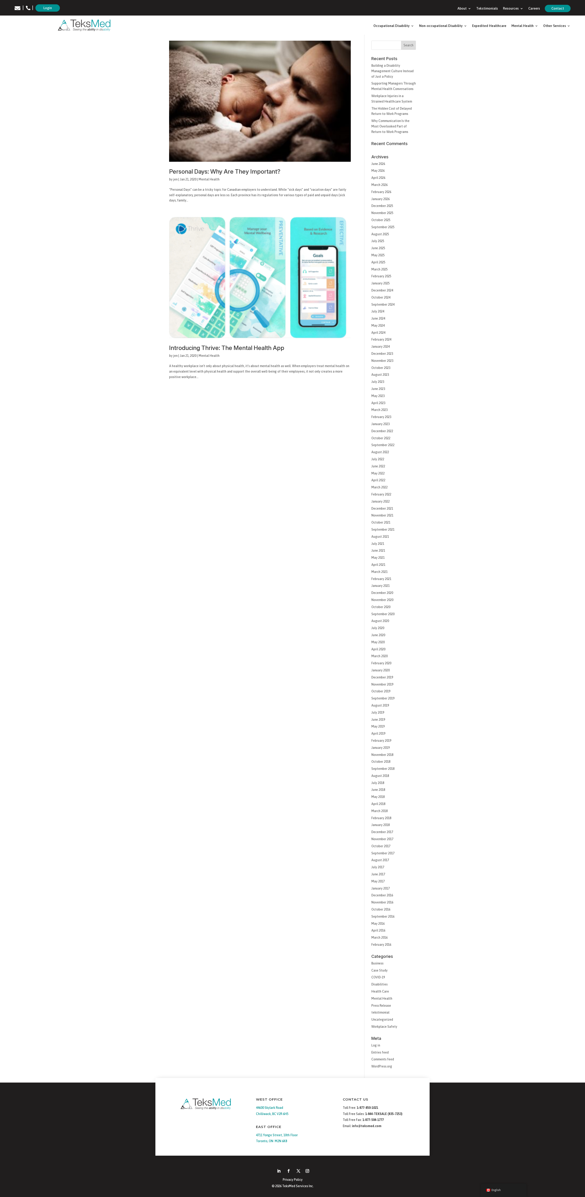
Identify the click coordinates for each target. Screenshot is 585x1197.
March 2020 (379, 656)
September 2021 (382, 529)
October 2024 (380, 297)
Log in (375, 1045)
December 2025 (382, 206)
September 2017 (382, 853)
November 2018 (382, 755)
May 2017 (378, 881)
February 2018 (381, 818)
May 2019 (378, 726)
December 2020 (382, 593)
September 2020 (382, 614)
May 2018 (378, 797)
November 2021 (382, 515)
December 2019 (382, 677)
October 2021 (380, 522)
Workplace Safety (384, 1026)
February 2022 (381, 494)
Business (377, 963)
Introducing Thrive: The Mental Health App (226, 347)
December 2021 (382, 508)
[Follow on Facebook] (288, 1171)
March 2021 (379, 572)
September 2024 (382, 304)
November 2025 (382, 213)
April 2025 (378, 262)
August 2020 (380, 621)
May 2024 (378, 325)
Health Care (380, 991)
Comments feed (382, 1059)
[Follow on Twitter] (298, 1171)
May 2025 (378, 255)
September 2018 (382, 769)
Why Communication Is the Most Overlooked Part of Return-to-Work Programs (390, 126)
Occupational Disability (391, 26)
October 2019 (380, 691)
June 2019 (378, 719)
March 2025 (379, 269)
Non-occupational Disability (441, 26)
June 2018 (378, 790)
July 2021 (377, 544)
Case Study (379, 970)
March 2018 (379, 811)
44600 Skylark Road (269, 1108)
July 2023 (377, 382)
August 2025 (380, 234)
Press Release (381, 1005)
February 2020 (381, 663)
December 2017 (382, 832)
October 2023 (380, 368)
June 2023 (378, 389)
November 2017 (382, 839)
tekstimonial (380, 1012)
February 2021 (381, 579)
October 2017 (380, 846)
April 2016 (378, 930)
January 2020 (380, 670)
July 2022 (377, 459)
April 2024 (378, 332)
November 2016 (382, 902)
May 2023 (378, 396)
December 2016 (382, 895)
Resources (511, 8)
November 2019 (382, 684)
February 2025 (381, 276)
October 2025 (380, 220)
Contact (557, 8)
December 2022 (382, 431)
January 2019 (380, 747)
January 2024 (380, 346)
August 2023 (380, 374)
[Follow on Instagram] (307, 1171)
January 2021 (380, 586)
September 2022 (382, 445)
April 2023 (378, 403)
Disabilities (379, 984)
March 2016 (379, 937)
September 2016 (382, 916)
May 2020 (378, 642)
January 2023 (380, 424)
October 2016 (380, 909)
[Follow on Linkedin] (278, 1171)
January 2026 (380, 199)
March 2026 (379, 185)
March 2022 (379, 487)
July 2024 (377, 311)
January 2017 (380, 888)
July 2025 (377, 241)
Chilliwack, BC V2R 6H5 (272, 1114)
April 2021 (378, 565)
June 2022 (378, 466)
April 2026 (378, 178)
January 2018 (380, 825)
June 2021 (378, 550)
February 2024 (381, 339)
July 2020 (377, 628)
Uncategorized (382, 1019)
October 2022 (380, 438)
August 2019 (380, 705)
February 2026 (381, 192)
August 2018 (380, 776)
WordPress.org (381, 1066)
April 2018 (378, 804)
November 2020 (382, 600)
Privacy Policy (293, 1179)
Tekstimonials (487, 8)
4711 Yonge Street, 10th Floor (277, 1135)
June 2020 (378, 635)
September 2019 (382, 698)
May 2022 (378, 473)
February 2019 (381, 740)
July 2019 (377, 712)
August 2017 (380, 860)
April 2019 (378, 733)
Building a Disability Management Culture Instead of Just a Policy (392, 71)
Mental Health (522, 26)
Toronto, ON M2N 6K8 (271, 1141)
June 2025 (378, 248)
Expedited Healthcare (489, 26)
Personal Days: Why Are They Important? (224, 171)
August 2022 (380, 452)
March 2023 (379, 410)
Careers (534, 8)
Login (47, 8)
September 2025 (382, 227)
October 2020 (380, 607)
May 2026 (378, 170)
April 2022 (378, 480)
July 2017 (377, 867)
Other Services (554, 26)
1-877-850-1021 (367, 1108)
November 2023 (382, 361)
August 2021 (380, 536)
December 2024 (382, 290)
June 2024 (378, 318)
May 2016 (378, 923)
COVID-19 (378, 977)
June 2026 (378, 164)
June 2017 (378, 874)
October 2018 (380, 761)
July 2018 (377, 783)
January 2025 (380, 283)
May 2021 (378, 557)
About (462, 8)
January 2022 (380, 501)
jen (175, 179)
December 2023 (382, 353)
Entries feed (380, 1052)
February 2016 (381, 944)
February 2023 (381, 417)
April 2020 (378, 649)
